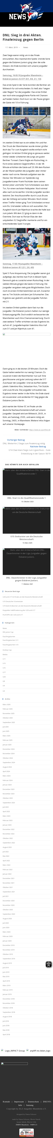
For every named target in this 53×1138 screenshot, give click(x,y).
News (25, 47)
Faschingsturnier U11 (10, 640)
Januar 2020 (7, 941)
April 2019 (6, 981)
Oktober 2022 (8, 838)
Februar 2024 (7, 780)
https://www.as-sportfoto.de (39, 430)
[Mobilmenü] (48, 6)
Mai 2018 (6, 1030)
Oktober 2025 (8, 718)
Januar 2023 (7, 825)
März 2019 (6, 985)
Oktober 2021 (8, 887)
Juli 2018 (6, 1021)
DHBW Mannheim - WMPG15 (26, 1125)
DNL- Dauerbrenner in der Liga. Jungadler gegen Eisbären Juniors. (26, 579)
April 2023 (6, 811)
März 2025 (6, 736)
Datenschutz (33, 1102)
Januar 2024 (7, 785)
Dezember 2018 (8, 999)
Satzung (29, 1105)
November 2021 (8, 883)
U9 (4, 685)
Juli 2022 (6, 852)
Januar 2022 (7, 874)
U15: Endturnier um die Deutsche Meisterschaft (26, 538)
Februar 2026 (7, 709)
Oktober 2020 (8, 909)
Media (5, 654)
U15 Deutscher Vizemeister (13, 601)
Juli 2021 (6, 896)
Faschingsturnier (9, 636)
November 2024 (8, 753)
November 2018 (8, 1003)
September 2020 (9, 914)
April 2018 (6, 1034)
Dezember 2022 (8, 829)
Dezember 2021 (8, 878)
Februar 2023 (7, 820)
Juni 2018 (6, 1025)
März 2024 (6, 776)
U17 (4, 672)
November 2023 (8, 794)
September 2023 (9, 803)
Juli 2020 (6, 923)
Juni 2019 (6, 972)
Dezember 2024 (8, 749)
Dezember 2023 (8, 789)
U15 (4, 668)
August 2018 (7, 1016)
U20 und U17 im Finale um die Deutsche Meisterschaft (23, 597)
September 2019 (9, 959)
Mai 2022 (6, 856)
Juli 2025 (6, 727)
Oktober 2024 (8, 758)
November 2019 (8, 950)
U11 (4, 659)
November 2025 (8, 713)
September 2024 (9, 762)
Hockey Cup (7, 650)
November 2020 (8, 905)
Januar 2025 (7, 745)
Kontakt (6, 1102)
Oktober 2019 (8, 954)
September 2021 (9, 892)
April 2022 (6, 860)
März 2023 (6, 816)
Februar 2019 (7, 990)
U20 (4, 677)
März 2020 (6, 932)
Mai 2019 (6, 976)
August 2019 (7, 963)
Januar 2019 (7, 994)
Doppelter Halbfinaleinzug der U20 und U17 (19, 610)
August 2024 (7, 767)
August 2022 (7, 847)
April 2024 (6, 771)
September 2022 (9, 843)
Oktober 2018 (8, 1008)
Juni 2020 (6, 927)
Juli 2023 (6, 807)
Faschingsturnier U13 (10, 645)
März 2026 (6, 704)
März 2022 (6, 865)
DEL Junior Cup (8, 632)
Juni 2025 (6, 731)
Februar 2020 (7, 936)
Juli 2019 (6, 967)
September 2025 (9, 722)
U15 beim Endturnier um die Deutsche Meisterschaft (22, 606)
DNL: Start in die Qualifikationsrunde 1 (26, 498)
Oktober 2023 (8, 798)
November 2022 (8, 834)
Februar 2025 (7, 740)
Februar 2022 (7, 869)
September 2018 (9, 1012)
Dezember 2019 (8, 945)
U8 (4, 681)
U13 (4, 663)
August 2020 (7, 918)
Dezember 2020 (8, 901)
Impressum (19, 1102)
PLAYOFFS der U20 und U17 (13, 615)
